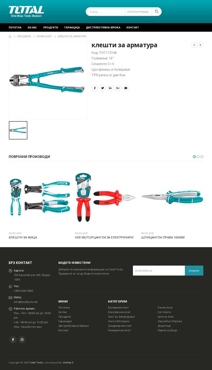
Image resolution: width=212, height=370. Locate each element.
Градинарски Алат (120, 326)
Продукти (50, 27)
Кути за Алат (166, 316)
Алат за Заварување (121, 316)
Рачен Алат (165, 307)
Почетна (15, 27)
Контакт (132, 27)
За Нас (32, 27)
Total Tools (36, 362)
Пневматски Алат (119, 330)
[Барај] (156, 11)
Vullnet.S (68, 362)
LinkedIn (110, 88)
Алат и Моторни (118, 321)
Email (126, 88)
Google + (118, 88)
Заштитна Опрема (170, 321)
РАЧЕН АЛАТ (15, 233)
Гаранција (72, 27)
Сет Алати (164, 312)
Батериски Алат (118, 307)
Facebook (95, 88)
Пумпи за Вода (167, 330)
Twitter (102, 88)
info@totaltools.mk (26, 302)
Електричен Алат (119, 312)
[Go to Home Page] (10, 36)
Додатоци (164, 326)
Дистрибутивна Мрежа (103, 27)
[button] (194, 156)
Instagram (22, 339)
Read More (64, 173)
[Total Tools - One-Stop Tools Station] (26, 12)
